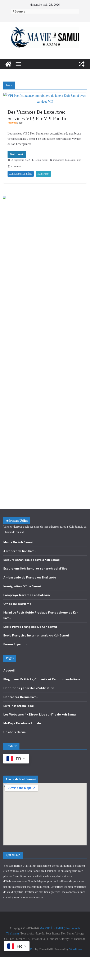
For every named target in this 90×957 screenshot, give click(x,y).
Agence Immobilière (20, 174)
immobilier (58, 159)
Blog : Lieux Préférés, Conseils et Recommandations (41, 679)
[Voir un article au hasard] (82, 64)
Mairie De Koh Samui (18, 542)
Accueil (9, 670)
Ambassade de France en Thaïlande (29, 577)
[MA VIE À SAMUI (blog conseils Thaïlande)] (8, 64)
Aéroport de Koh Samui (20, 551)
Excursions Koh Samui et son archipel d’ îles (35, 568)
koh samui (70, 159)
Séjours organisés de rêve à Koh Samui (31, 560)
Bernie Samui (41, 159)
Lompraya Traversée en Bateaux (26, 595)
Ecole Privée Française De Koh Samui (30, 627)
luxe (79, 159)
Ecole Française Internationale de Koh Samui (36, 635)
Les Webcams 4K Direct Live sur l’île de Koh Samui (40, 714)
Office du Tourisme (17, 604)
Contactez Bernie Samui (21, 697)
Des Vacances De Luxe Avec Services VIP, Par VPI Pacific (37, 116)
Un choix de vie (14, 732)
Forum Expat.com (16, 644)
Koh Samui (43, 174)
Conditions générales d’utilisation (28, 688)
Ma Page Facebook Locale (22, 723)
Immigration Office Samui (22, 586)
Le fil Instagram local (18, 706)
